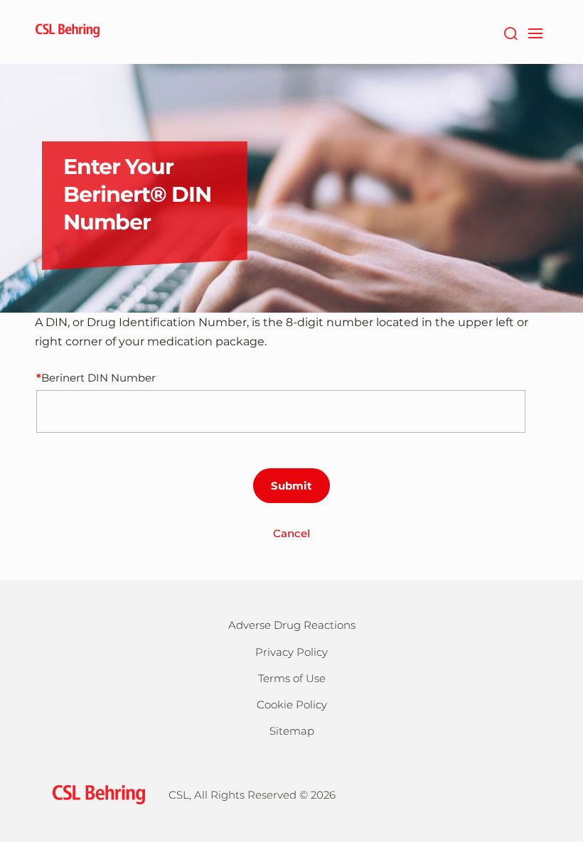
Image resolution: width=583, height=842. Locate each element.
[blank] (518, 792)
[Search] (510, 32)
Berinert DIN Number (98, 377)
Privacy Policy (291, 652)
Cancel (291, 533)
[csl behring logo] (95, 794)
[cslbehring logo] (68, 32)
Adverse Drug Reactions (291, 625)
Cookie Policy (292, 704)
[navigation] (535, 32)
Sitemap (291, 731)
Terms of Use (292, 678)
